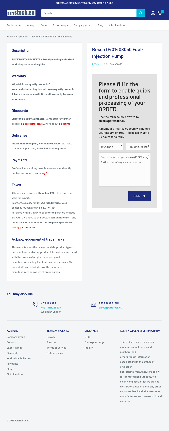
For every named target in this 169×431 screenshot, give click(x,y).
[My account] (153, 13)
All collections (117, 25)
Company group (83, 25)
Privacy (51, 336)
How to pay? (40, 173)
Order (43, 25)
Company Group (16, 336)
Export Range (14, 347)
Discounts (12, 352)
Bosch (95, 64)
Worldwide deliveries (19, 358)
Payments (12, 363)
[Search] (140, 13)
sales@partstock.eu (112, 121)
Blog (100, 25)
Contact (11, 342)
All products (22, 36)
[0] (160, 13)
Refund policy (55, 352)
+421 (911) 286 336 (51, 307)
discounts (64, 123)
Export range (60, 25)
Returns (51, 342)
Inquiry (31, 25)
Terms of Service (56, 347)
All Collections (15, 374)
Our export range (94, 342)
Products (12, 25)
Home (10, 36)
